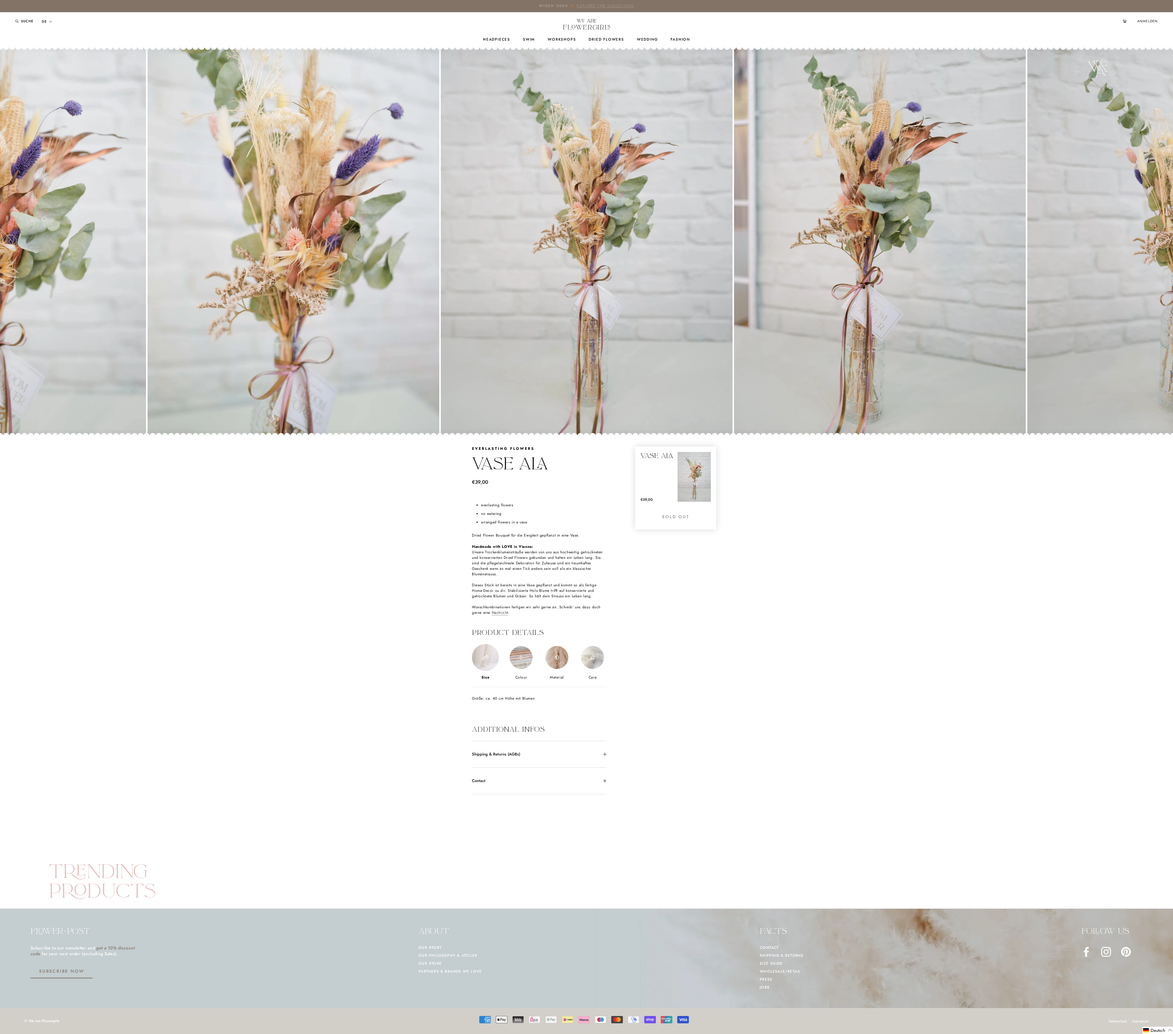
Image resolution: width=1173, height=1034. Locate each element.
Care (593, 677)
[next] (1163, 241)
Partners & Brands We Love (450, 971)
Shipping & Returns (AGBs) (496, 754)
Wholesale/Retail (780, 971)
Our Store (430, 963)
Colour (521, 677)
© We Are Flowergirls (41, 1021)
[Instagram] (1106, 952)
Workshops (562, 39)
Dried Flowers (606, 39)
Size (485, 677)
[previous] (10, 241)
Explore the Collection (605, 6)
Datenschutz (1118, 1021)
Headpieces (496, 39)
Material (557, 677)
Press (766, 979)
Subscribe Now (61, 971)
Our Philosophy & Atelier (447, 955)
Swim (529, 39)
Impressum (1140, 1021)
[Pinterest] (1126, 952)
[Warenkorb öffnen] (1128, 21)
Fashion (680, 39)
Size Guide (771, 963)
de (44, 21)
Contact (478, 781)
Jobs (764, 987)
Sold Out (675, 517)
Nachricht (500, 612)
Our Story (430, 947)
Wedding (647, 39)
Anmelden (1147, 21)
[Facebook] (1086, 952)
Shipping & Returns (781, 955)
